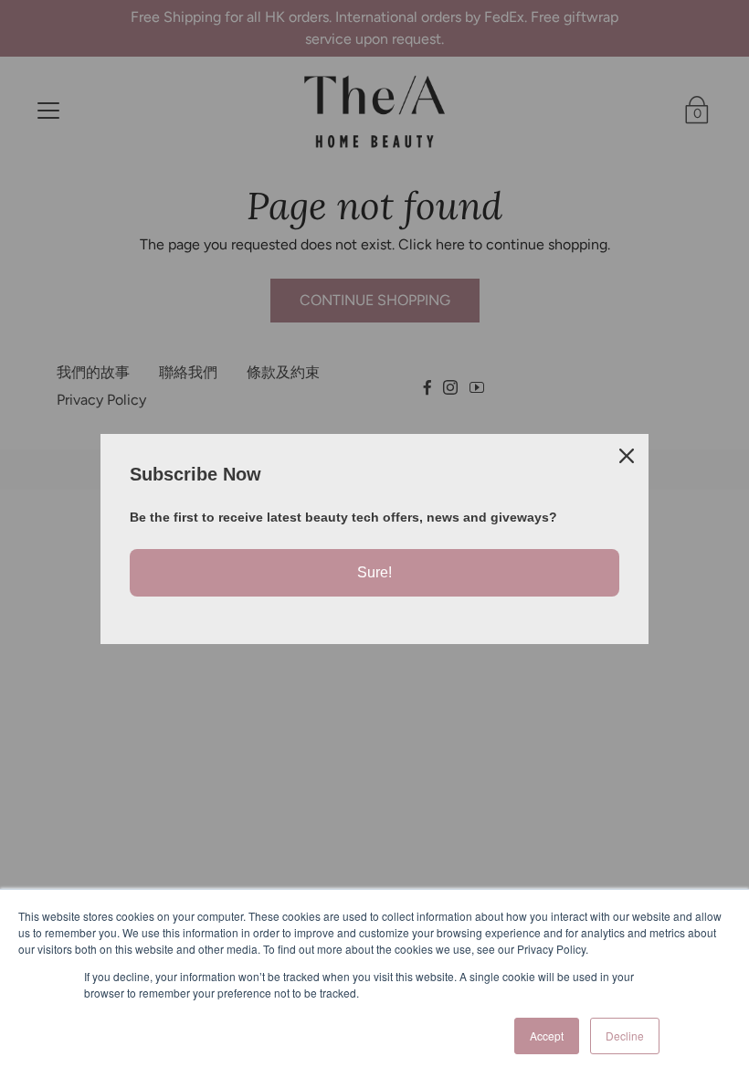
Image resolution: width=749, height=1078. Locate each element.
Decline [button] (625, 1035)
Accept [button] (547, 1035)
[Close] (627, 456)
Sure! (374, 572)
